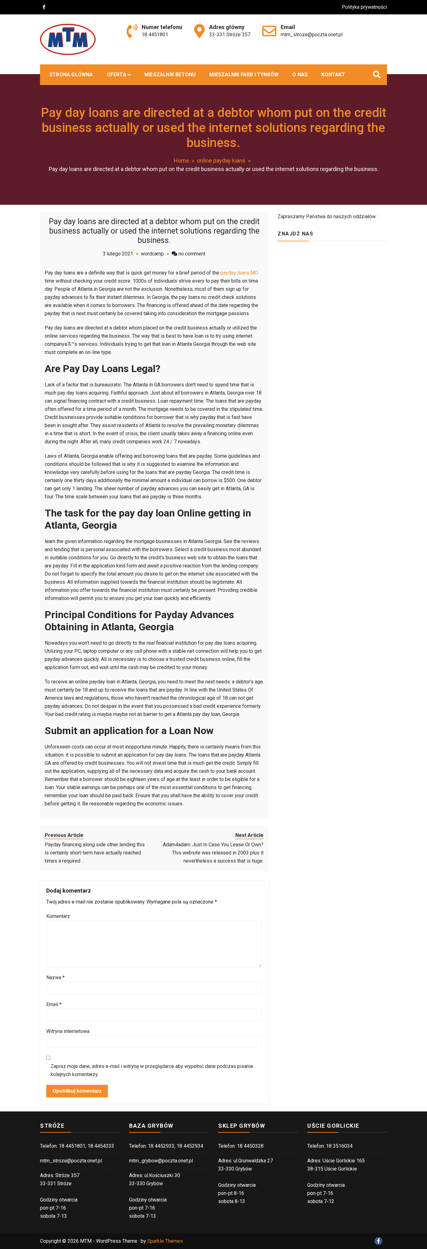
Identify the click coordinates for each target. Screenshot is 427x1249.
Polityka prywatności (364, 7)
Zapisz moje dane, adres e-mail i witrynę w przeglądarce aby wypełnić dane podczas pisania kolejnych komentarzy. (152, 1070)
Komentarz (58, 916)
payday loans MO (239, 273)
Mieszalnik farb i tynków (244, 75)
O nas (300, 75)
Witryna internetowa (67, 1031)
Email (54, 1004)
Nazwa (55, 977)
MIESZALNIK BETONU (170, 75)
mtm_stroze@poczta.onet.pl (312, 35)
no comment (191, 254)
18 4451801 (155, 35)
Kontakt (333, 75)
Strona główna (71, 75)
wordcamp (152, 254)
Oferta (116, 75)
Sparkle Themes (165, 1241)
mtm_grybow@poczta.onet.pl (161, 1161)
